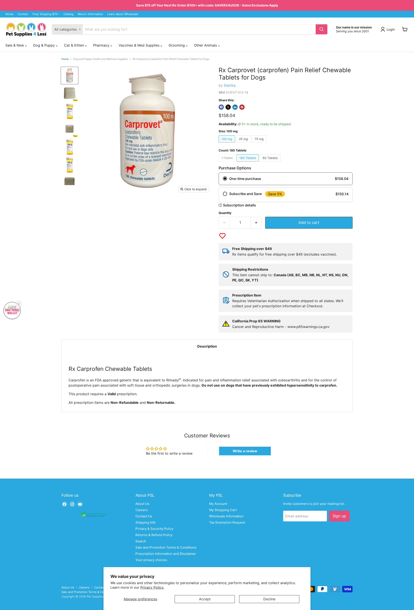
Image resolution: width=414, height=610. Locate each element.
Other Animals (206, 45)
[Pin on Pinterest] (242, 107)
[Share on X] (228, 107)
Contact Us (143, 516)
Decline (269, 599)
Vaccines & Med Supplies (139, 45)
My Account (218, 504)
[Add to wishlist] (222, 236)
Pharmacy (101, 45)
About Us (142, 504)
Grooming (177, 45)
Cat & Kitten (74, 45)
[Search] (321, 29)
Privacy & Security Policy (154, 529)
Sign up (339, 516)
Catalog (68, 14)
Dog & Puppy (44, 45)
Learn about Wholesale (122, 14)
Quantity (225, 213)
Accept (205, 599)
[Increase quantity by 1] (256, 223)
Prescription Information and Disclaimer (165, 554)
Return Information (90, 14)
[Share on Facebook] (221, 107)
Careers (141, 510)
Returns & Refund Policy (153, 535)
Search (140, 541)
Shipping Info (145, 522)
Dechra (229, 85)
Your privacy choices (151, 560)
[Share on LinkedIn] (235, 107)
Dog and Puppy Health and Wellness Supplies (100, 59)
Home (9, 14)
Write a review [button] (245, 451)
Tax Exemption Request (227, 522)
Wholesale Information (226, 516)
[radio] (286, 178)
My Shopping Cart (223, 510)
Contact (23, 14)
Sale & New (15, 45)
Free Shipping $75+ (46, 14)
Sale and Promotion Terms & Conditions (165, 547)
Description (207, 346)
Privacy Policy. (152, 587)
